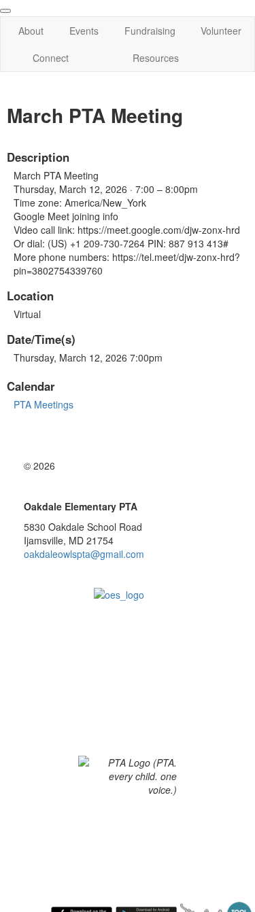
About (31, 30)
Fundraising (149, 30)
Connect (51, 58)
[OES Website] (127, 617)
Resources (156, 58)
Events (84, 30)
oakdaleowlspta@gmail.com (84, 554)
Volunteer (221, 30)
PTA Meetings (43, 404)
